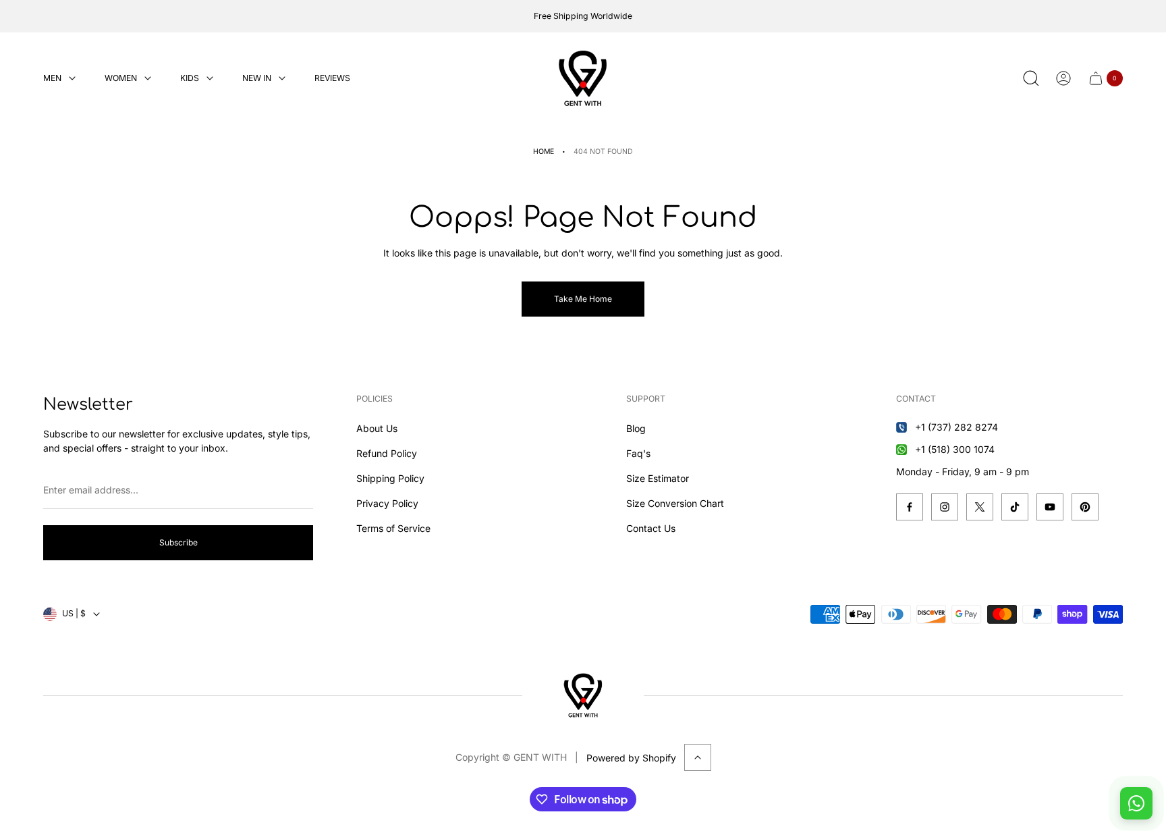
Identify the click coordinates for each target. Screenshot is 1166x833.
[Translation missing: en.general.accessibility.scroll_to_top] (697, 757)
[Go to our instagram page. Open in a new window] (944, 506)
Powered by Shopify (631, 757)
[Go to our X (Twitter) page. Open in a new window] (979, 506)
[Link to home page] (583, 695)
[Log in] (1063, 78)
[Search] (1031, 78)
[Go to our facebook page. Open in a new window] (909, 506)
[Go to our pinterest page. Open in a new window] (1085, 506)
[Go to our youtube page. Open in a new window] (1049, 506)
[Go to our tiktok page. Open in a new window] (1014, 506)
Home (543, 151)
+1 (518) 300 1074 (955, 449)
